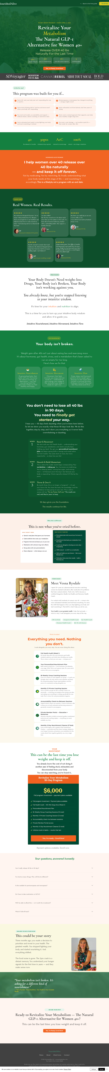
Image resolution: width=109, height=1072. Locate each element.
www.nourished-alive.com (61, 1059)
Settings (94, 1069)
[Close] (107, 1069)
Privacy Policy (67, 1069)
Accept (101, 1069)
